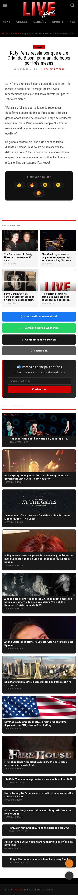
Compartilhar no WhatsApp (41, 328)
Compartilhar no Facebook (41, 316)
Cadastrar (39, 389)
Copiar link (41, 350)
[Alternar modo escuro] (62, 5)
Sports (58, 22)
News (6, 22)
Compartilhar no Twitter (40, 339)
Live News (18, 889)
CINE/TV (40, 22)
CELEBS (22, 22)
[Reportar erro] (69, 863)
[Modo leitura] (69, 875)
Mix (72, 22)
